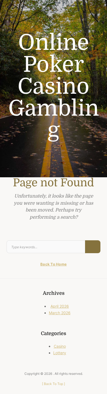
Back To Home (53, 264)
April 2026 (59, 306)
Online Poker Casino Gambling (53, 86)
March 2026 (60, 312)
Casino (60, 346)
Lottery (59, 352)
